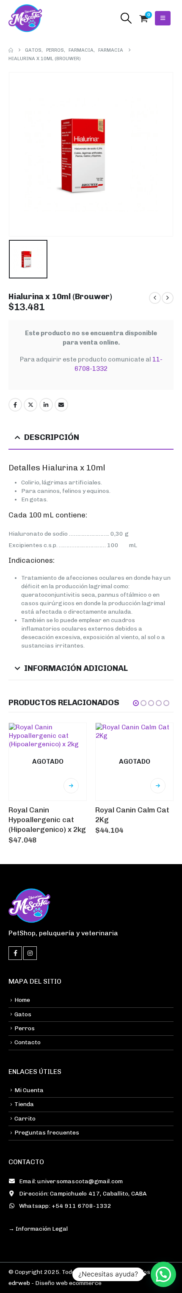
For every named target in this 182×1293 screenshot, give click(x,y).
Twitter (30, 405)
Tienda (24, 1104)
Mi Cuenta (29, 1090)
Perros (24, 1028)
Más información (71, 785)
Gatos (22, 1014)
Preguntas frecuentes (46, 1132)
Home (22, 1000)
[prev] (155, 298)
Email (61, 405)
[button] (125, 18)
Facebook (15, 405)
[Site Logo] (25, 18)
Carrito (25, 1118)
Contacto (27, 1042)
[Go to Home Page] (10, 50)
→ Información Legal (38, 1228)
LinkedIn (46, 405)
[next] (168, 298)
